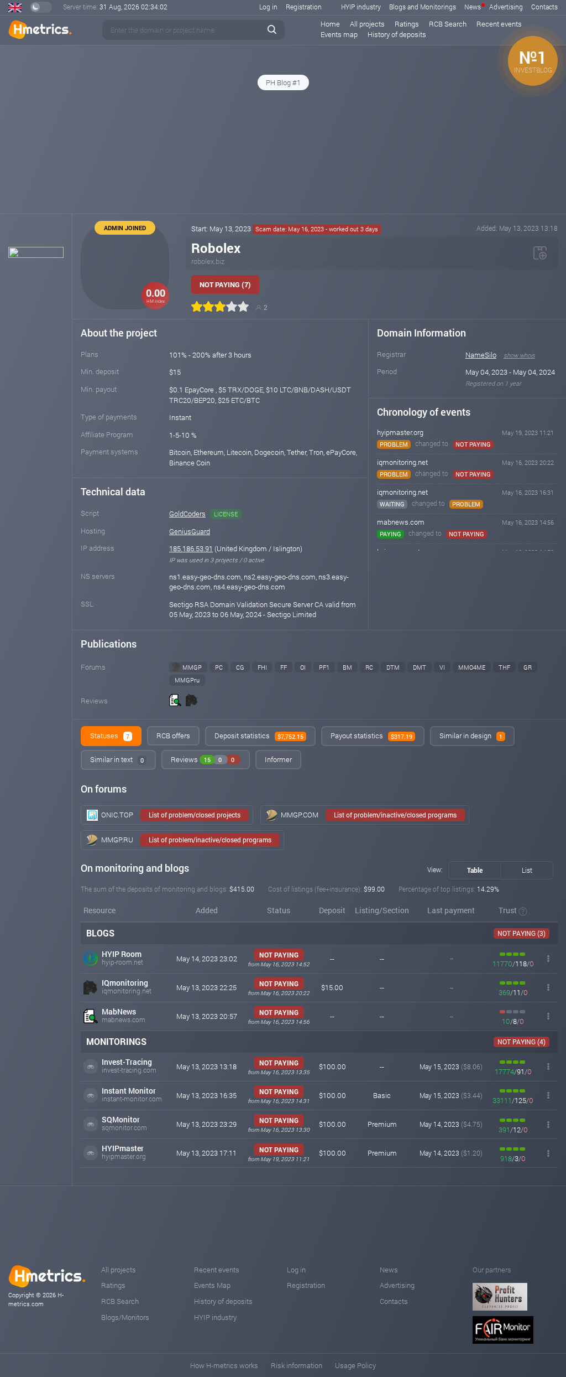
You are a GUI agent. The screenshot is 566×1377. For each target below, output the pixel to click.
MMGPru (187, 680)
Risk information (296, 1365)
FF (283, 667)
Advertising (506, 6)
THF (504, 667)
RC (369, 667)
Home (330, 24)
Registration (304, 6)
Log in (268, 6)
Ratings (407, 24)
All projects (367, 24)
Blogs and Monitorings (422, 6)
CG (240, 667)
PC (219, 667)
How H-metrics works (224, 1365)
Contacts (544, 6)
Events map (339, 34)
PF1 (324, 667)
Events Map (212, 1285)
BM (347, 667)
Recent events (499, 24)
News (472, 6)
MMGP (192, 667)
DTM (393, 667)
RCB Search (448, 24)
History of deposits (397, 34)
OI (303, 667)
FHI (262, 667)
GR (527, 667)
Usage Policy (355, 1365)
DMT (419, 667)
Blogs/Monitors (125, 1317)
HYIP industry (361, 6)
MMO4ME (471, 667)
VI (442, 667)
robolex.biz (207, 261)
